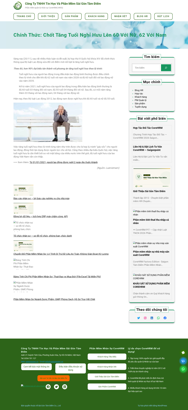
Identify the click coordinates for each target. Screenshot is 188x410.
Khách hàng (141, 96)
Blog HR (139, 90)
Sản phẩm (140, 103)
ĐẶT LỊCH (163, 16)
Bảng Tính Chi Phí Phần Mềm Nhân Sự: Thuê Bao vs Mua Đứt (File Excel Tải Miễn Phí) (57, 276)
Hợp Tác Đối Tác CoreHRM (148, 127)
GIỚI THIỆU (48, 16)
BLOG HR (142, 16)
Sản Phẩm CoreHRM (107, 387)
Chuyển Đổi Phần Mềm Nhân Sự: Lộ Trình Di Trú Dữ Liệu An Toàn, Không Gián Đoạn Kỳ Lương (61, 254)
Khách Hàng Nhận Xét (106, 367)
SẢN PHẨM (71, 16)
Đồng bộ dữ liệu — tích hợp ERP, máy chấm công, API (40, 216)
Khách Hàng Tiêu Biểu (107, 357)
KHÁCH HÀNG (96, 16)
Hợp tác (139, 93)
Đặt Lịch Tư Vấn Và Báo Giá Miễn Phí (53, 378)
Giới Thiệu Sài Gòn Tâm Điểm (149, 191)
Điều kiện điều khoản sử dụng (70, 368)
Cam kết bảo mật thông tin (36, 366)
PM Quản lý (140, 100)
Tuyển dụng (141, 106)
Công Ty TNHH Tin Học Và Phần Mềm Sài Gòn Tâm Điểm (63, 3)
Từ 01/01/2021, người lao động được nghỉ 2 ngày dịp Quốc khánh (64, 162)
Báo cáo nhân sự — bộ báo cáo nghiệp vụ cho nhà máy (41, 198)
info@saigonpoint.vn (54, 362)
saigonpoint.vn (32, 362)
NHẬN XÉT (120, 16)
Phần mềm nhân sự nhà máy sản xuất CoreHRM (151, 253)
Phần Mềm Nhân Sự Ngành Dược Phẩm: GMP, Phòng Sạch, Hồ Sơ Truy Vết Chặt (54, 299)
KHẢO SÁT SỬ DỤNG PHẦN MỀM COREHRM (151, 285)
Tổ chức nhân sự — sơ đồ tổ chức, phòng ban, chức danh (42, 235)
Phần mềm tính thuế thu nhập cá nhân (151, 221)
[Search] (166, 67)
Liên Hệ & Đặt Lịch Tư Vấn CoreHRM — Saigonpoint (147, 148)
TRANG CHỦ (24, 16)
